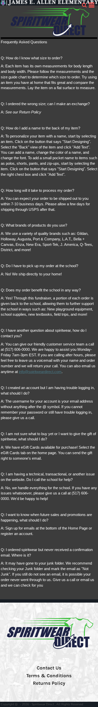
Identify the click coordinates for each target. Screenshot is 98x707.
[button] (84, 5)
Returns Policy (49, 683)
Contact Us (49, 668)
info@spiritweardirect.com (40, 372)
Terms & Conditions (49, 675)
